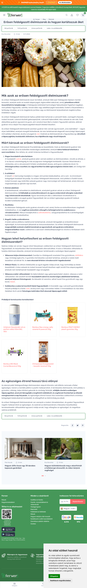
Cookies (33, 524)
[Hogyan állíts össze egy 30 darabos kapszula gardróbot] (23, 449)
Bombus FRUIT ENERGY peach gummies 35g (70, 328)
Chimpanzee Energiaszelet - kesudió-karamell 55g (43, 365)
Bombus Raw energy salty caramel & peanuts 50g (42, 328)
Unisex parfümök (36, 28)
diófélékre (79, 255)
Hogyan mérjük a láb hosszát (40, 516)
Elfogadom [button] (54, 576)
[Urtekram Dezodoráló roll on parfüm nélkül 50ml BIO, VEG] (14, 314)
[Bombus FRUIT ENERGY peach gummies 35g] (72, 314)
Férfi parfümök (22, 28)
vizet (28, 289)
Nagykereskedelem (8, 502)
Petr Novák (8, 462)
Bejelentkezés (78, 501)
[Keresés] (66, 15)
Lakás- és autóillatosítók (54, 28)
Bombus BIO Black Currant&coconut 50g (12, 365)
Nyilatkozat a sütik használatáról (41, 519)
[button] (8, 529)
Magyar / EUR (69, 509)
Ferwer (37, 19)
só (13, 176)
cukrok (18, 159)
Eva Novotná (6, 34)
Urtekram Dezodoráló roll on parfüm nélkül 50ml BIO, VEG (14, 329)
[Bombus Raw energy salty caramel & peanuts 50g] (43, 314)
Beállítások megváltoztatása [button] (60, 580)
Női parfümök (8, 28)
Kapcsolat (34, 509)
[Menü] (4, 15)
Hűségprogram (36, 507)
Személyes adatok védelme (40, 521)
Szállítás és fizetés (37, 500)
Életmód (51, 19)
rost (38, 134)
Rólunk (4, 500)
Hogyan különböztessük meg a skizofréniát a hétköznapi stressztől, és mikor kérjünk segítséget (63, 468)
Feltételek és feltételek (38, 512)
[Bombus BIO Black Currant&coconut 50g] (14, 350)
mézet (12, 282)
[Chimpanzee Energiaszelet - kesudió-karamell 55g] (43, 350)
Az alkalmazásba (65, 2)
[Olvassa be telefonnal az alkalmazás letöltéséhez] (7, 514)
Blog (44, 19)
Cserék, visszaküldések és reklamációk (39, 503)
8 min (18, 34)
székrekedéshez (44, 213)
